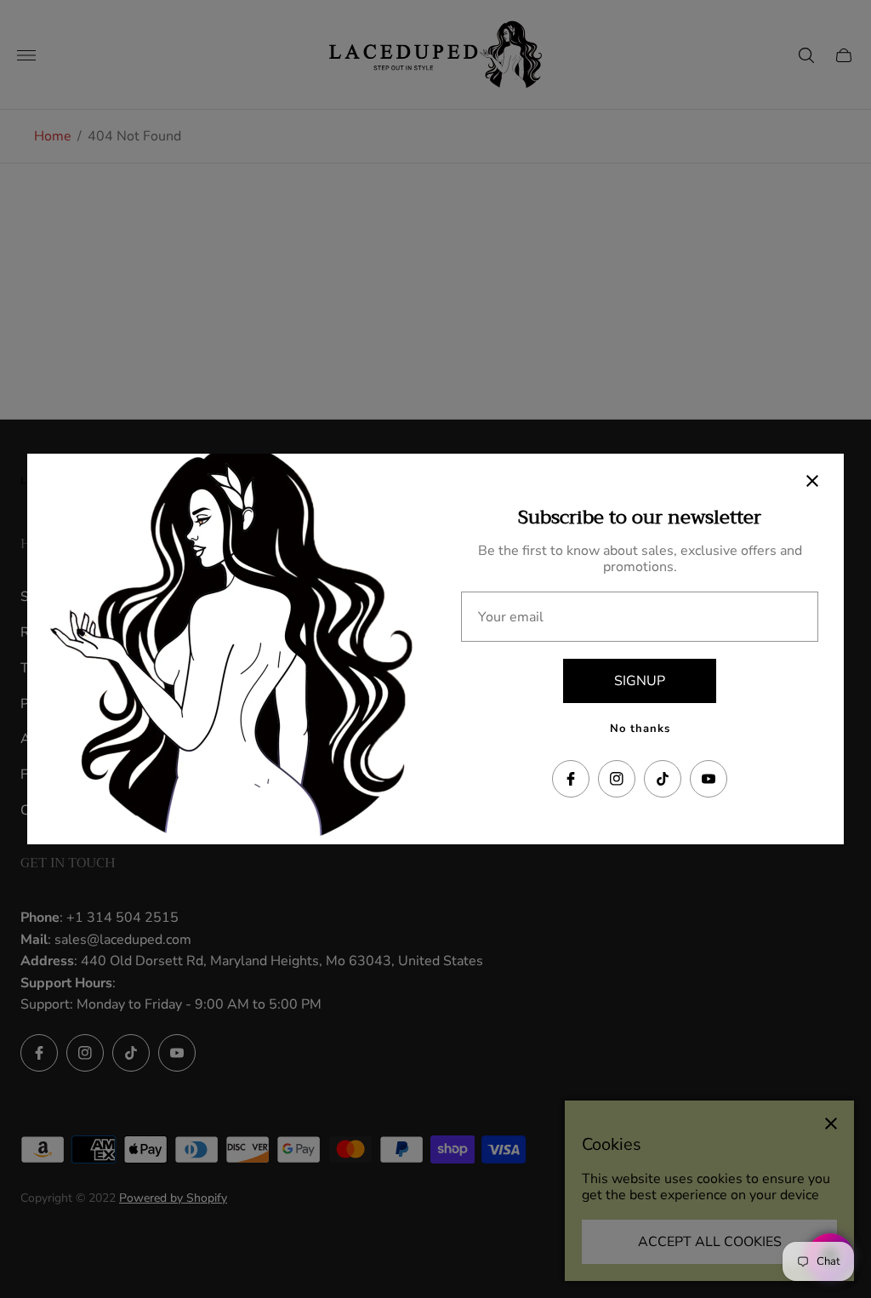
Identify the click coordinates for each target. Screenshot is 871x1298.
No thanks (640, 728)
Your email (511, 617)
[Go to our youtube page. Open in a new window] (708, 779)
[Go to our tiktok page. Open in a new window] (662, 779)
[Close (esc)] (812, 481)
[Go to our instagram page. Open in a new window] (616, 779)
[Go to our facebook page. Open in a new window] (570, 779)
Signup (639, 681)
